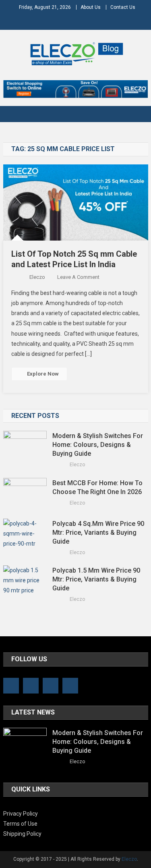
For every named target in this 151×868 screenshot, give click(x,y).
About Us (91, 7)
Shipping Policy (22, 834)
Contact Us (122, 7)
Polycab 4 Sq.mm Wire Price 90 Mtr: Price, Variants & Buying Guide (98, 532)
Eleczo (37, 277)
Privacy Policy (20, 813)
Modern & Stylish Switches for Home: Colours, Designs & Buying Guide (97, 444)
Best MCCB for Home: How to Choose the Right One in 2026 (97, 487)
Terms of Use (20, 823)
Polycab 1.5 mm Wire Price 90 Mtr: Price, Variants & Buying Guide (96, 579)
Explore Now (43, 374)
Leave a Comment (78, 277)
